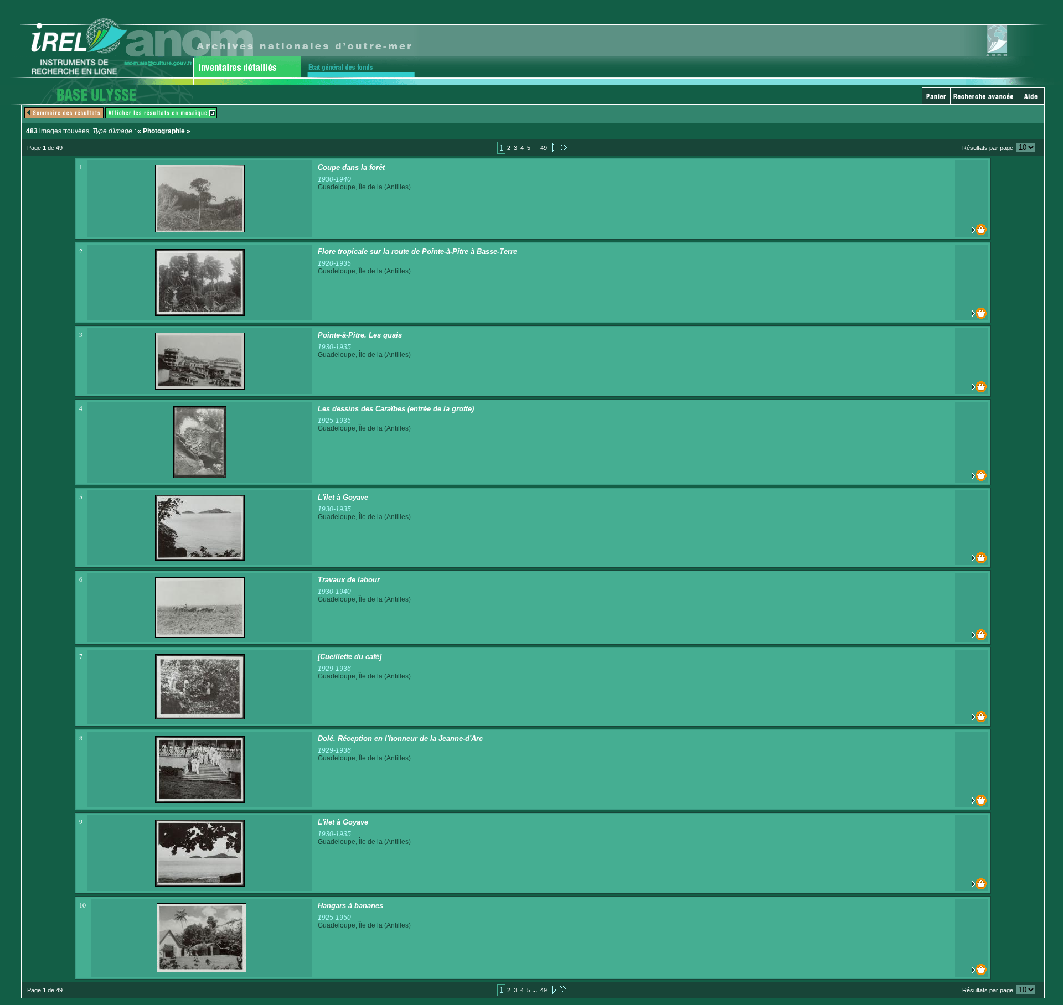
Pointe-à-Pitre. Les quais (360, 335)
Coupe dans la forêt (351, 167)
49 (543, 147)
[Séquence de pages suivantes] (563, 147)
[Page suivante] (553, 147)
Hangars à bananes (350, 906)
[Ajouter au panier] (972, 229)
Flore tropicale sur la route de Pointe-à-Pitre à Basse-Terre (417, 251)
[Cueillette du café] (349, 656)
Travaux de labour (349, 580)
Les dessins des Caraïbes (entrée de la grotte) (396, 409)
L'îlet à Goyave (343, 497)
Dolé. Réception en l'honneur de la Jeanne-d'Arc (400, 738)
